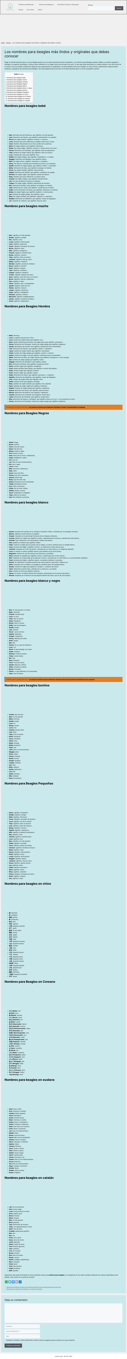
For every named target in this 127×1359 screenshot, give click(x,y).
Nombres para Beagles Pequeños (17, 92)
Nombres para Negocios (46, 4)
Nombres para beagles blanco (16, 86)
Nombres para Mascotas (26, 4)
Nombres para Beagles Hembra (17, 82)
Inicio (3, 43)
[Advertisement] (63, 27)
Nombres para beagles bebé (15, 77)
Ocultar (21, 74)
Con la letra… (31, 9)
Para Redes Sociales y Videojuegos (68, 4)
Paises (40, 9)
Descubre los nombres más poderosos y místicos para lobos (24, 1289)
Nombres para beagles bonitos (16, 90)
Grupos (21, 9)
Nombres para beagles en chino (17, 94)
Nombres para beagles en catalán (18, 100)
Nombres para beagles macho (16, 80)
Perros (8, 43)
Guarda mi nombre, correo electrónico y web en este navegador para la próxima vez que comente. (40, 1340)
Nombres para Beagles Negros (16, 84)
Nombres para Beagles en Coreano (18, 96)
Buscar (90, 5)
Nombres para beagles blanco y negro (19, 88)
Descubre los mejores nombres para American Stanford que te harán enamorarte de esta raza (34, 1287)
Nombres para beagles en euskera (18, 98)
